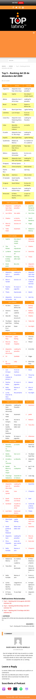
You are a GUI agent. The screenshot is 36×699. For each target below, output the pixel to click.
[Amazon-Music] (27, 688)
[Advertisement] (18, 46)
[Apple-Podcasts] (5, 688)
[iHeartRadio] (10, 688)
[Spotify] (22, 688)
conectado (19, 670)
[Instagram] (19, 7)
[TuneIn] (16, 688)
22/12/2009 (6, 81)
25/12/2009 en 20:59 (18, 649)
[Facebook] (13, 7)
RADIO (21, 3)
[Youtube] (22, 7)
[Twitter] (16, 7)
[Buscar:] (18, 60)
